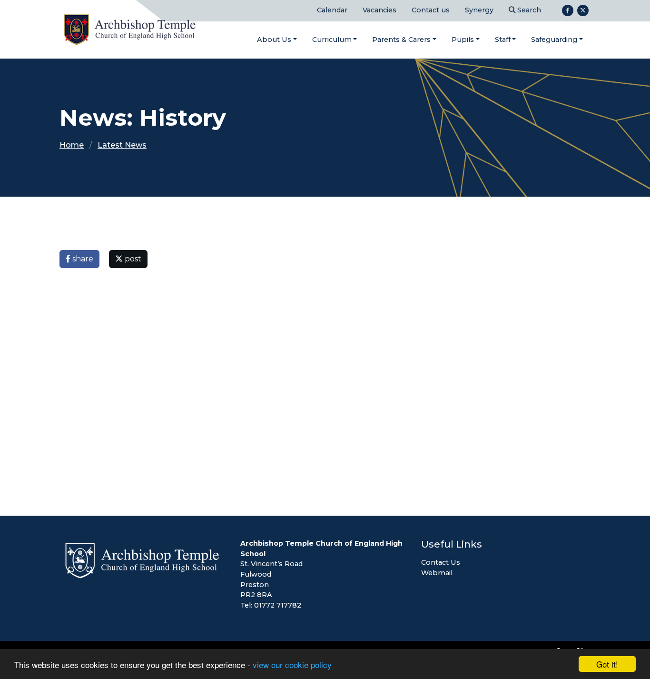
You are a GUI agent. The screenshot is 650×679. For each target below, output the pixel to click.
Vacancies (379, 10)
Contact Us (440, 562)
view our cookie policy (292, 664)
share (81, 258)
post (132, 258)
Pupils (463, 39)
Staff (503, 39)
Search (528, 10)
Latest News (122, 145)
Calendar (332, 10)
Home (71, 145)
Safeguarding (554, 39)
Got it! (607, 664)
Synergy (479, 10)
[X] (583, 10)
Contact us (431, 10)
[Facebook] (567, 10)
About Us (274, 39)
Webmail (437, 573)
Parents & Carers (401, 39)
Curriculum (332, 39)
